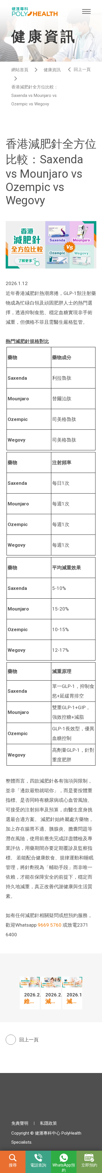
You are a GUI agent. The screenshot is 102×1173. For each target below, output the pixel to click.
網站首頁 (19, 69)
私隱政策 (48, 1123)
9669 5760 (49, 925)
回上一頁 (82, 69)
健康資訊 (52, 69)
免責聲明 (19, 1123)
